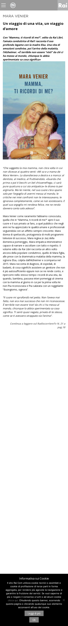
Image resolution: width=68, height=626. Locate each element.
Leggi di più (34, 613)
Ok (34, 619)
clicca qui (13, 600)
